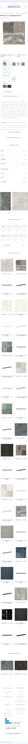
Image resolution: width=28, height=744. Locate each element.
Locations (20, 691)
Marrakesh (23, 13)
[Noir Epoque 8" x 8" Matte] (9, 86)
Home (2, 13)
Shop (7, 694)
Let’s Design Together (20, 708)
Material (6, 13)
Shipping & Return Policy (21, 701)
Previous (1, 64)
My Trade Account (7, 691)
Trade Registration (7, 696)
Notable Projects (7, 713)
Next (26, 64)
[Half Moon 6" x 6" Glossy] (18, 64)
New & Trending (20, 710)
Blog (7, 708)
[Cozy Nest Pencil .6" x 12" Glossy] (9, 79)
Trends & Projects (7, 715)
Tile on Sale (20, 713)
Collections (18, 13)
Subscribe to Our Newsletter (14, 733)
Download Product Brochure (14, 137)
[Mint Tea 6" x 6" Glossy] (23, 64)
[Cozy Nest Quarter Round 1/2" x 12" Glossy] (5, 79)
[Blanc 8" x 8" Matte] (9, 71)
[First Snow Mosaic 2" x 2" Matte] (14, 79)
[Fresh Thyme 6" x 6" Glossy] (14, 64)
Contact (20, 694)
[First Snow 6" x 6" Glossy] (9, 64)
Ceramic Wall (12, 13)
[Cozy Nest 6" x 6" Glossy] (5, 64)
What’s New (7, 710)
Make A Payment (20, 696)
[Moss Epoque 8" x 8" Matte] (5, 86)
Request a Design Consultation (11, 96)
